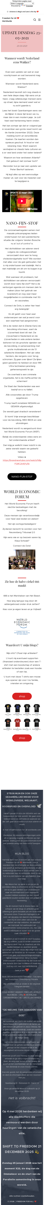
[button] (34, 20)
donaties (15, 917)
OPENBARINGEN (11, 997)
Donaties (36, 939)
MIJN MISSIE (12, 995)
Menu (39, 19)
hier (20, 963)
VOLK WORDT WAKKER (12, 992)
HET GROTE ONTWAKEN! (30, 997)
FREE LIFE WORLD (32, 992)
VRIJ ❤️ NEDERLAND (28, 995)
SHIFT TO (11, 1146)
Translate (29, 6)
